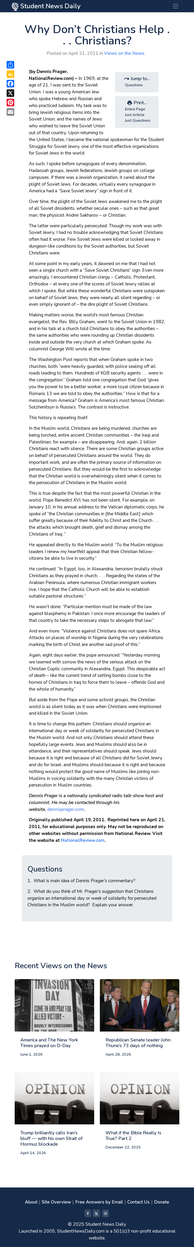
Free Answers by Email (99, 1202)
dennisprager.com (65, 809)
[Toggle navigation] (175, 6)
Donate (161, 1202)
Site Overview (56, 1202)
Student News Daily (49, 6)
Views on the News (124, 53)
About (31, 1202)
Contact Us (138, 1202)
